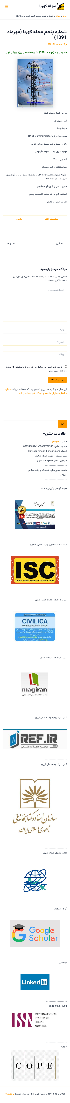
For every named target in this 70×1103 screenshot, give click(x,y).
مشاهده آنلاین (51, 219)
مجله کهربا (47, 6)
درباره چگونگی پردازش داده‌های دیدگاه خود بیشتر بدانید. (36, 391)
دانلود (19, 219)
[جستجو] (62, 424)
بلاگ (58, 16)
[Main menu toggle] (6, 6)
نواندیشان (56, 442)
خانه (65, 16)
